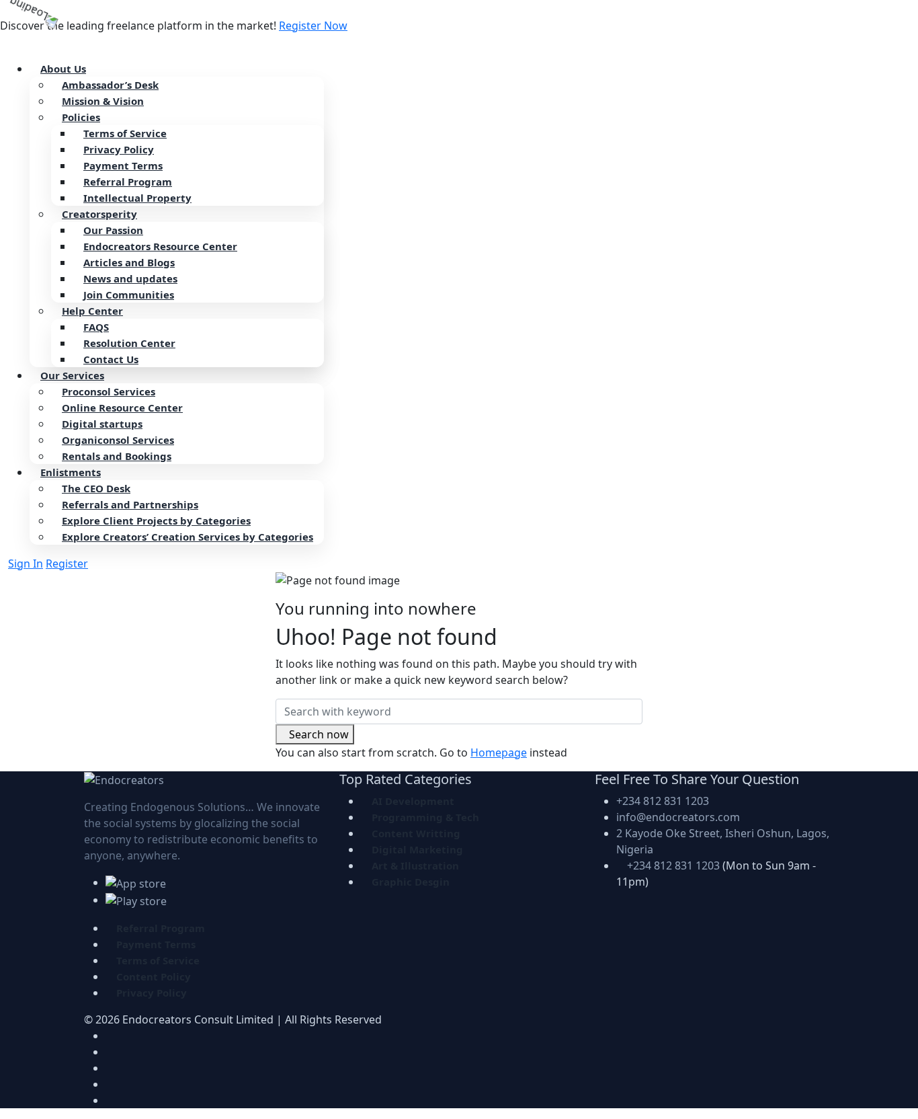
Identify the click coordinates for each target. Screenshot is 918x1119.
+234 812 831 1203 (662, 801)
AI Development (413, 801)
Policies (81, 117)
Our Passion (113, 230)
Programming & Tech (425, 817)
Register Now (313, 25)
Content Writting (416, 833)
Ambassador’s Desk (110, 84)
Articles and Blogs (129, 262)
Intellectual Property (137, 197)
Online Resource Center (122, 407)
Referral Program (127, 181)
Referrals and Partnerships (130, 504)
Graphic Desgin (411, 881)
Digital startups (102, 423)
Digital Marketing (417, 849)
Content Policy (153, 976)
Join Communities (128, 294)
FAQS (96, 327)
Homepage (498, 752)
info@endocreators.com (678, 817)
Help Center (92, 310)
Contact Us (110, 359)
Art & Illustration (415, 865)
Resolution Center (129, 343)
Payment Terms (123, 165)
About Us (63, 68)
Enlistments (70, 472)
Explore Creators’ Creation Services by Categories (187, 536)
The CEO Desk (96, 488)
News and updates (130, 278)
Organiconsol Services (118, 440)
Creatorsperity (99, 214)
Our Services (72, 375)
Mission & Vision (103, 101)
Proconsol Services (108, 391)
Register (67, 563)
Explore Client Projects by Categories (156, 520)
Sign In (25, 563)
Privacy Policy (118, 149)
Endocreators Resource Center (160, 246)
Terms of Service (125, 133)
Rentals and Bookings (116, 456)
